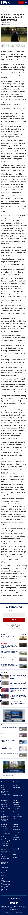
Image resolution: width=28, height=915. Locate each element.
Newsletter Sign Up (5, 830)
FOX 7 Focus (16, 808)
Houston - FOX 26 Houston (17, 856)
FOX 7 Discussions (17, 816)
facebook (8, 898)
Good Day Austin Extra (5, 813)
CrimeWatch (16, 804)
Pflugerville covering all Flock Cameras (8, 741)
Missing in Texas (17, 815)
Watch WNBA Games (4, 887)
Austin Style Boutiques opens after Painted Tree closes (9, 747)
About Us (4, 824)
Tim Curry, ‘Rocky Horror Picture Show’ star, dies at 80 (9, 637)
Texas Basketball (5, 858)
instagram (14, 898)
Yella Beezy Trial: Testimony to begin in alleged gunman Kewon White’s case (9, 646)
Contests (15, 797)
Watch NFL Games (5, 866)
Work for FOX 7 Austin (5, 835)
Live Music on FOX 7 (17, 792)
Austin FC (3, 853)
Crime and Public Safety (5, 791)
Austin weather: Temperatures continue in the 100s (8, 734)
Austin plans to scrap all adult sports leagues (9, 754)
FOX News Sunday (5, 794)
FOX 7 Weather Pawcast (16, 827)
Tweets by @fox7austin (6, 776)
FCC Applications (5, 843)
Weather (16, 824)
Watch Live (21, 2)
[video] (23, 729)
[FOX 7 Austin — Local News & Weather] (5, 2)
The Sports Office (5, 808)
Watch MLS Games (4, 890)
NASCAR (3, 856)
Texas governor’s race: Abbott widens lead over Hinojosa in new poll (18, 690)
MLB (2, 854)
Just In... (3, 634)
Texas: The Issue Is (17, 810)
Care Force (15, 813)
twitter (11, 898)
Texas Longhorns (5, 851)
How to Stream (5, 803)
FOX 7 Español (4, 806)
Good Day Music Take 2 (5, 816)
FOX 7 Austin (3, 22)
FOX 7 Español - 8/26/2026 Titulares (9, 727)
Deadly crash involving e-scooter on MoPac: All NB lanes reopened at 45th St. (9, 659)
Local (2, 784)
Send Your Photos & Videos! (17, 833)
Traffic (2, 786)
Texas (2, 787)
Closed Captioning (5, 840)
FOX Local (4, 801)
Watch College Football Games (5, 868)
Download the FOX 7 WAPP (17, 830)
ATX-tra (15, 818)
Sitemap (3, 796)
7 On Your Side (16, 806)
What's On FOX (5, 826)
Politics (3, 789)
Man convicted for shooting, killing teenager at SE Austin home (18, 683)
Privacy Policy (15, 626)
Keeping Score (16, 787)
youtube (17, 898)
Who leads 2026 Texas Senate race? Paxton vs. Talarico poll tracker (18, 696)
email (20, 898)
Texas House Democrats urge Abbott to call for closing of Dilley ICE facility (9, 665)
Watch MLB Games (4, 871)
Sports (3, 849)
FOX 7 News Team (5, 833)
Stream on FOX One (4, 863)
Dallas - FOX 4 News (16, 853)
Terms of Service (15, 628)
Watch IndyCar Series (4, 877)
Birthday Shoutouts (15, 784)
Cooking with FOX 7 (17, 789)
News (8, 22)
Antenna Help (4, 845)
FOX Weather (16, 837)
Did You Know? (16, 839)
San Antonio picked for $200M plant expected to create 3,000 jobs (9, 652)
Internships (3, 838)
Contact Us (4, 828)
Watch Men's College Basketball (5, 880)
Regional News (16, 850)
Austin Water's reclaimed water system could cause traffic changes (17, 703)
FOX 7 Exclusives (16, 801)
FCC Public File (4, 841)
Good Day (16, 782)
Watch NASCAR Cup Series (5, 874)
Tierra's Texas (4, 804)
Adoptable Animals (17, 795)
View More (23, 634)
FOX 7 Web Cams (17, 836)
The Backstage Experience (4, 820)
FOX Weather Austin (4, 810)
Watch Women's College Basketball (5, 884)
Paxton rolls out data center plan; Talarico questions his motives (18, 677)
